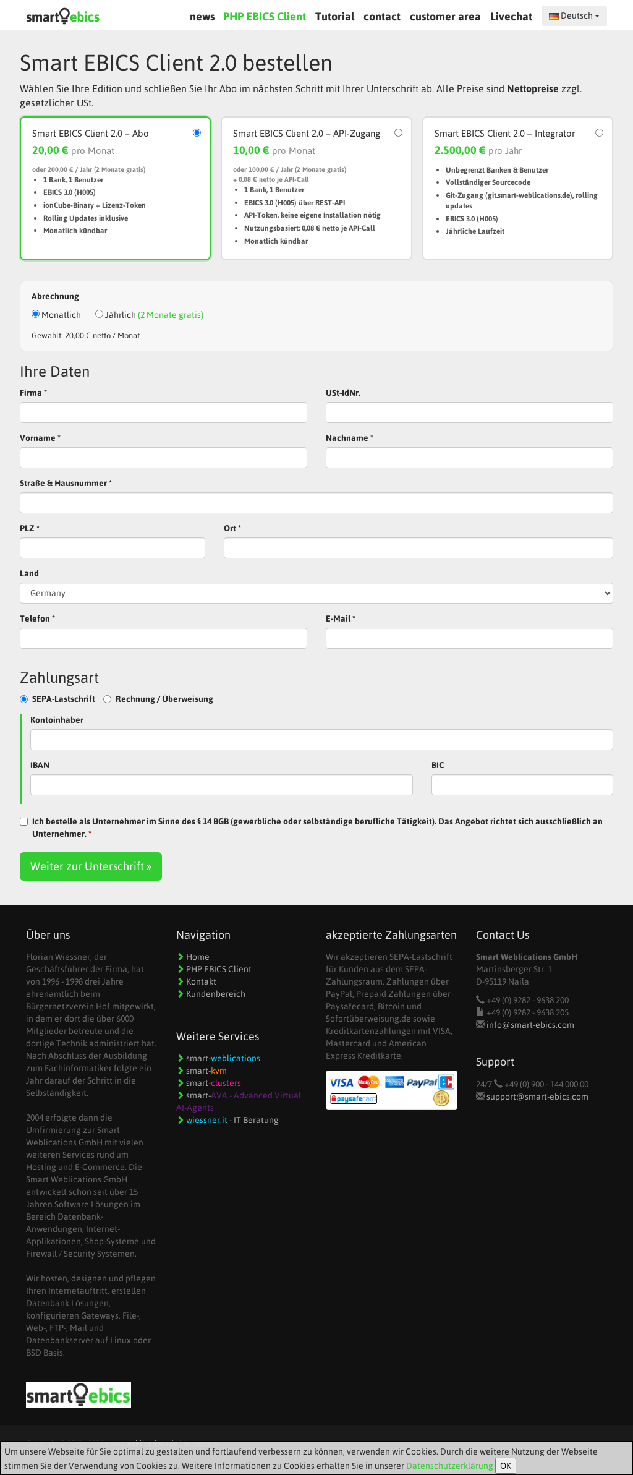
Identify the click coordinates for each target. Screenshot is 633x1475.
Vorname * (40, 438)
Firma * (33, 393)
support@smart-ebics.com (537, 1096)
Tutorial (334, 16)
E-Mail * (340, 618)
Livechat (512, 16)
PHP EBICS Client (264, 16)
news (202, 16)
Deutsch (577, 15)
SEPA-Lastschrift (63, 699)
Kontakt (200, 981)
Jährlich (153, 315)
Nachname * (349, 438)
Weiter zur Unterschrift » (90, 866)
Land (29, 573)
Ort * (232, 528)
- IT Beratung (232, 1120)
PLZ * (30, 528)
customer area (445, 16)
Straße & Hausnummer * (66, 483)
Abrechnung (55, 296)
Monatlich (60, 315)
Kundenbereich (214, 994)
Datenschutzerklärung (449, 1466)
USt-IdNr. (343, 393)
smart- (222, 1058)
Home (197, 957)
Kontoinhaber (56, 720)
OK (505, 1466)
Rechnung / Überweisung (164, 699)
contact (382, 16)
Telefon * (37, 618)
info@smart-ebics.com (530, 1025)
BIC (437, 765)
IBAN (39, 765)
